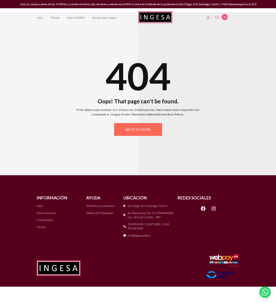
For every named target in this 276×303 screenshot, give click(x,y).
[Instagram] (206, 18)
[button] (265, 292)
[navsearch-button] (217, 17)
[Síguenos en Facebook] (203, 208)
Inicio (40, 17)
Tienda (55, 17)
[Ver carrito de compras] (225, 17)
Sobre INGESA (76, 17)
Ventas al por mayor (104, 17)
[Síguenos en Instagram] (213, 208)
